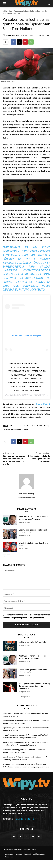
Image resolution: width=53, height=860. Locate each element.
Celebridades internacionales (19, 426)
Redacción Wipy (13, 35)
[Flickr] (26, 836)
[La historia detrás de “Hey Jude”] (10, 646)
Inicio (5, 11)
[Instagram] (32, 836)
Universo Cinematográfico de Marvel (16, 429)
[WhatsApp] (31, 42)
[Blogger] (13, 836)
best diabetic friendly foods (13, 749)
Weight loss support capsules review (16, 764)
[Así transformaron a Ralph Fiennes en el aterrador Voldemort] (10, 520)
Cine (10, 11)
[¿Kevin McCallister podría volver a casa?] (10, 547)
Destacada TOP (37, 426)
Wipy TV (41, 395)
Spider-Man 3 (43, 404)
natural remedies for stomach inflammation (20, 735)
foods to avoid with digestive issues (16, 757)
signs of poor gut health (12, 728)
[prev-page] (4, 556)
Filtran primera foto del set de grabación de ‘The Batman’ (39, 458)
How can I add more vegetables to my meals (19, 742)
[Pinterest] (25, 42)
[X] (19, 42)
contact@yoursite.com (23, 819)
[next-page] (8, 556)
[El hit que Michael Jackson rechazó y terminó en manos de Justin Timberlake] (10, 687)
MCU (45, 426)
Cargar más (25, 697)
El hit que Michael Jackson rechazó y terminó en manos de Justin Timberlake (34, 685)
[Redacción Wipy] (4, 35)
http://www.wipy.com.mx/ (26, 497)
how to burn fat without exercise (15, 720)
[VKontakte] (39, 836)
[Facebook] (13, 42)
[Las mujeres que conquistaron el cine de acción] (10, 534)
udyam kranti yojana (11, 713)
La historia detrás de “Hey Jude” (33, 642)
